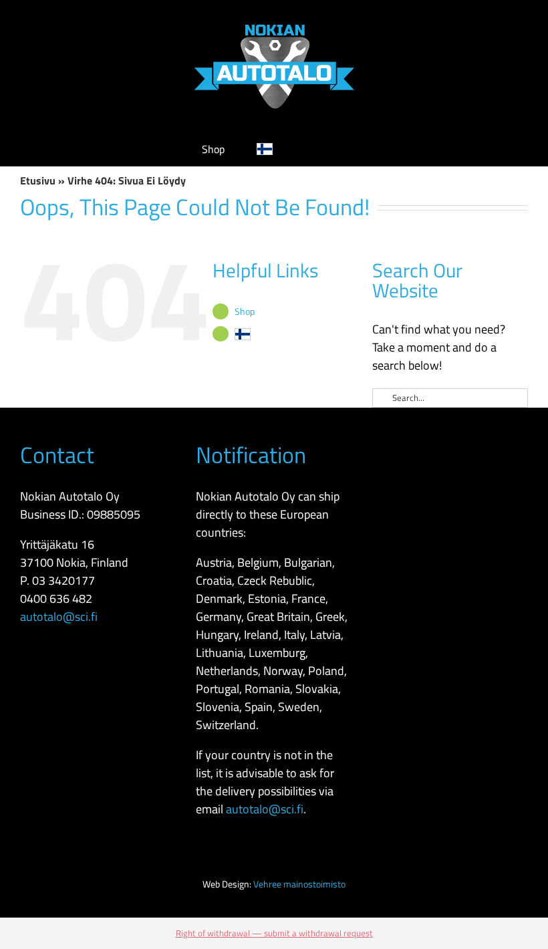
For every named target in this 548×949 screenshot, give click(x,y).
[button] (325, 149)
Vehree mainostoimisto (299, 884)
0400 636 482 (56, 598)
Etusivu (37, 180)
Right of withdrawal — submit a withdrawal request (274, 933)
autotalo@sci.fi (59, 616)
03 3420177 (63, 580)
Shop (245, 311)
